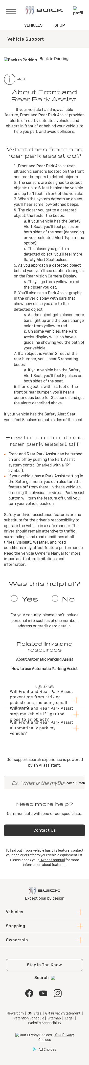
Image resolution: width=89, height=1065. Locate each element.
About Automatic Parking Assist (44, 659)
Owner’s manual (52, 860)
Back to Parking (53, 58)
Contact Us (44, 830)
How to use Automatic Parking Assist (44, 668)
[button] (44, 700)
